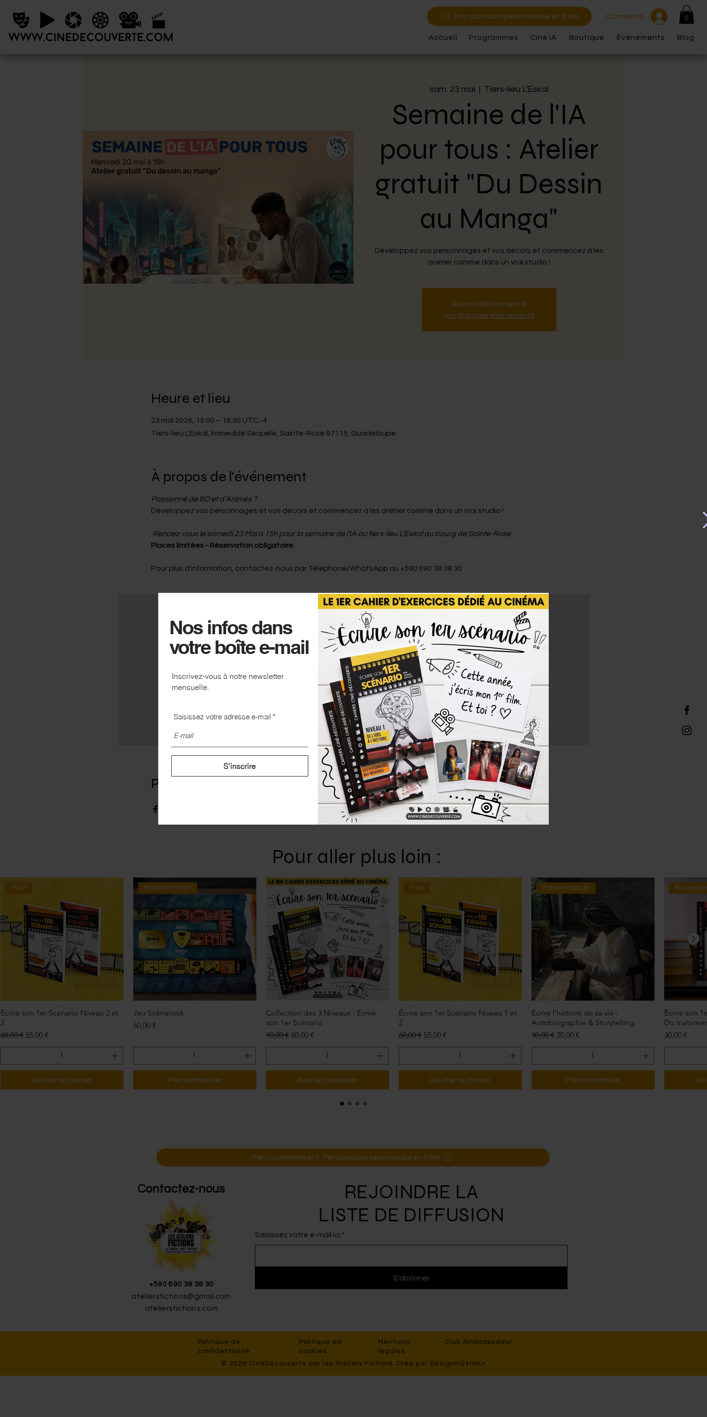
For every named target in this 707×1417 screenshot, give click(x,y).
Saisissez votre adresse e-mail (222, 716)
